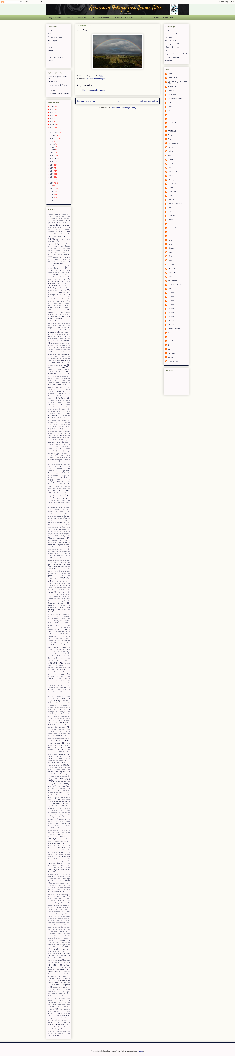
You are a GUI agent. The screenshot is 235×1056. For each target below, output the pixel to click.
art (57, 275)
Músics (67, 736)
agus (67, 236)
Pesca (58, 815)
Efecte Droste (53, 431)
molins (65, 705)
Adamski (50, 234)
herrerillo (65, 588)
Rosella (52, 901)
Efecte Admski (66, 429)
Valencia (50, 1011)
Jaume (170, 176)
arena (56, 266)
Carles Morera (172, 95)
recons (58, 874)
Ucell (66, 1007)
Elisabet (170, 115)
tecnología (50, 985)
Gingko (50, 567)
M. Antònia (171, 216)
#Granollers (55, 221)
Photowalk (63, 819)
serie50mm (65, 947)
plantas (65, 830)
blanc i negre (63, 307)
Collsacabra (65, 376)
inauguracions (52, 608)
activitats (62, 232)
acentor (58, 230)
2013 (52, 180)
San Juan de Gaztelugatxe (57, 914)
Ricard (170, 277)
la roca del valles (63, 632)
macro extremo (59, 665)
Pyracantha (56, 866)
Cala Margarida (61, 326)
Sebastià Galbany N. (174, 285)
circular (50, 370)
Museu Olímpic (52, 734)
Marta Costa (172, 236)
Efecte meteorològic (64, 431)
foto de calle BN (60, 514)
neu (58, 750)
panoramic (62, 795)
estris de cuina (53, 462)
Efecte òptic (53, 433)
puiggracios (63, 861)
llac (64, 649)
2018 (52, 165)
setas (55, 954)
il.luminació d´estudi (56, 603)
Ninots (64, 752)
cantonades (61, 343)
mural (55, 729)
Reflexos (60, 877)
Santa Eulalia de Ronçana (62, 932)
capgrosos (58, 345)
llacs (68, 649)
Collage (57, 376)
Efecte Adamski (54, 429)
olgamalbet (171, 353)
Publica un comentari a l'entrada (92, 90)
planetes (58, 830)
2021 (52, 122)
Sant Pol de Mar (58, 929)
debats (56, 409)
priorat (59, 854)
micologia (67, 687)
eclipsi (61, 427)
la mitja (57, 630)
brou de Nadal (63, 323)
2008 (52, 195)
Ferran (170, 135)
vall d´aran (60, 1011)
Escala (49, 444)
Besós (49, 301)
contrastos (52, 394)
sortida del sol (60, 962)
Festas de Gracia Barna (63, 488)
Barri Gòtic (51, 297)
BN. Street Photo (57, 312)
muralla (61, 729)
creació (68, 400)
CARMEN (171, 91)
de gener (53, 161)
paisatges (61, 786)
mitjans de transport (55, 701)
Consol (170, 107)
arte (63, 275)
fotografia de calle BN (60, 532)
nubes (61, 761)
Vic (59, 1025)
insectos (64, 614)
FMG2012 (64, 501)
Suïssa (59, 972)
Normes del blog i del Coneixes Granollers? (94, 18)
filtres (67, 491)
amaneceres (58, 251)
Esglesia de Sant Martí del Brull (176, 54)
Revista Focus (52, 90)
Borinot (68, 319)
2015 (52, 174)
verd (55, 1020)
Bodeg (68, 312)
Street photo (59, 969)
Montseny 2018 (65, 714)
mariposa (62, 674)
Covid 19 (61, 400)
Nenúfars (50, 750)
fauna (58, 477)
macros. (52, 668)
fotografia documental (56, 538)
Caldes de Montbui (63, 328)
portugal (65, 846)
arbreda (50, 264)
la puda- (53, 632)
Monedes (65, 707)
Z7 (66, 1033)
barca (49, 292)
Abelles (50, 227)
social (64, 956)
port (51, 846)
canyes (68, 343)
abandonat (51, 225)
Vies (66, 1027)
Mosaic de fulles (65, 716)
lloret (60, 656)
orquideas (51, 772)
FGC (62, 491)
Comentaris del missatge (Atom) (123, 108)
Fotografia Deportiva (62, 536)
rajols (66, 868)
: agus (56, 214)
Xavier (170, 333)
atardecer (51, 281)
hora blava (51, 594)
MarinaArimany (173, 228)
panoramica (52, 797)
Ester (170, 127)
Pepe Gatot (171, 264)
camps (62, 339)
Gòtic (68, 571)
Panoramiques (65, 797)
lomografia (51, 660)
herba (58, 588)
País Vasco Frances (62, 776)
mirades (61, 694)
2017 (52, 168)
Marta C (170, 232)
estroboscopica (66, 462)
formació (56, 510)
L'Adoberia (67, 621)
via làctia (58, 1022)
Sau (66, 936)
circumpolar (58, 370)
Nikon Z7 (58, 752)
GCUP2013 (54, 562)
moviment (66, 723)
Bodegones (54, 317)
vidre (56, 1027)
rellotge (52, 879)
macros (67, 665)
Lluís (169, 212)
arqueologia (63, 266)
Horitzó (60, 594)
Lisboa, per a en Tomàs (173, 34)
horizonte (67, 594)
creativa (52, 403)
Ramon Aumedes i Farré (63, 872)
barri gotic (63, 295)
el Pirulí (50, 438)
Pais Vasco (51, 776)
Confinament (52, 389)
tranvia (66, 1003)
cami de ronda (65, 334)
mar (63, 669)
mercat (58, 685)
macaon (67, 660)
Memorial (50, 685)
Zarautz (50, 1036)
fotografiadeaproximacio (55, 549)
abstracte (63, 227)
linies (52, 649)
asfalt (49, 279)
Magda (170, 224)
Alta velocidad (65, 246)
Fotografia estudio (53, 521)
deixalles (50, 411)
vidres (61, 1027)
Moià (58, 705)
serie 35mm (60, 940)
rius (51, 896)
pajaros (68, 791)
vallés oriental (60, 1018)
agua (59, 237)
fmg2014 (58, 503)
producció (65, 854)
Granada (63, 576)
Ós (62, 774)
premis (67, 850)
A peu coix (171, 74)
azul (59, 284)
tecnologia (63, 983)
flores (56, 498)
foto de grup (52, 518)
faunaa (64, 482)
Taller (60, 978)
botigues (50, 323)
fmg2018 (65, 503)
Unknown (171, 293)
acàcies (50, 230)
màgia (57, 668)
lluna (57, 658)
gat (61, 560)
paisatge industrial (61, 782)
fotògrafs (64, 551)
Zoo (55, 1036)
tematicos (55, 987)
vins (49, 1029)
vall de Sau (64, 1014)
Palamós (52, 793)
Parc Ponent (66, 806)
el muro (65, 436)
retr (62, 881)
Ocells (62, 763)
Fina (169, 139)
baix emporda (65, 286)
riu (49, 892)
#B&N (49, 216)
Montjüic (62, 712)
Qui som (69, 18)
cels (64, 365)
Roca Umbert (60, 896)
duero (61, 425)
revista (53, 883)
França (59, 554)
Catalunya (64, 363)
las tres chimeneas (61, 641)
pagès (66, 774)
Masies (66, 679)
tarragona (64, 981)
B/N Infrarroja (170, 37)
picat (49, 821)
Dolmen (60, 422)
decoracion (64, 409)
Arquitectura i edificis (55, 37)
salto (68, 912)
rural (65, 903)
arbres (56, 264)
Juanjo (170, 208)
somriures (51, 960)
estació (61, 455)
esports (51, 455)
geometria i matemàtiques (57, 564)
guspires (65, 581)
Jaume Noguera (173, 172)
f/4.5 (60, 473)
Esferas (57, 447)
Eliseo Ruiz (171, 119)
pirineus (63, 824)
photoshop (53, 819)
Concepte (64, 381)
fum (58, 558)
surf (66, 974)
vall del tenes (52, 1016)
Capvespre (50, 350)
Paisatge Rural (53, 784)
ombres (53, 767)
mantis (56, 670)
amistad (52, 253)
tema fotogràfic (63, 985)
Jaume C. (171, 168)
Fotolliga (50, 554)
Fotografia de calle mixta (54, 534)
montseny (52, 713)
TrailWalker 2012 (54, 1003)
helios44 (64, 586)
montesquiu (51, 712)
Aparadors (58, 259)
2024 (52, 112)
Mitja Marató (61, 698)
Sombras (64, 958)
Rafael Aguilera (173, 269)
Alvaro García (172, 78)
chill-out (50, 367)
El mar (56, 436)
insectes (51, 612)
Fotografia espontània (54, 540)
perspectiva (51, 815)
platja (56, 832)
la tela (63, 634)
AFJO (49, 34)
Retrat (50, 54)
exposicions (52, 470)
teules (49, 992)
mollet (50, 707)
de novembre (54, 133)
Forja (51, 510)
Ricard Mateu (172, 273)
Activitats (51, 30)
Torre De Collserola (55, 996)
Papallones (57, 802)
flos (58, 501)
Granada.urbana (52, 578)
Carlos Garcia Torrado (175, 99)
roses (60, 901)
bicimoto (50, 303)
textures (56, 992)
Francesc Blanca (173, 143)
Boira (63, 317)
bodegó (52, 314)
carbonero (65, 350)
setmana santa (64, 954)
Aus (58, 281)
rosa (68, 899)
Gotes (62, 571)
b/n (63, 284)
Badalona (54, 286)
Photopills (67, 817)
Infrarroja (51, 610)
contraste (67, 392)
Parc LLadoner (57, 806)
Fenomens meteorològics (95, 79)
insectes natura (65, 612)
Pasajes (50, 810)
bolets (58, 318)
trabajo (50, 1000)
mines (49, 692)
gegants (63, 562)
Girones (60, 569)
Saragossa (50, 936)
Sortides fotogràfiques (55, 57)
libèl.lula (67, 645)
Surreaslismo (52, 976)
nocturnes (51, 756)
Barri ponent (63, 297)
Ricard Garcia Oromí (62, 883)
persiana (64, 813)
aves (68, 281)
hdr (57, 586)
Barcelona (57, 292)
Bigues (61, 303)
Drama (49, 425)
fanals (56, 475)
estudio (54, 466)
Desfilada (60, 418)
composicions (52, 381)
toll (64, 994)
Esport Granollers (62, 453)
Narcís (170, 260)
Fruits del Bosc (61, 556)
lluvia (65, 658)
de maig (52, 150)
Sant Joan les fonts (59, 918)
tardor (53, 980)
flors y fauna (51, 501)
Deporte (64, 416)
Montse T (171, 252)
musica (50, 736)
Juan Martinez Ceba (175, 204)
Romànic (61, 899)
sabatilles (50, 907)
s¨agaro (56, 905)
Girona (50, 569)
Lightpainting (65, 647)
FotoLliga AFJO (52, 82)
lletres (67, 653)
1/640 (61, 221)
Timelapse (54, 994)
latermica (51, 643)
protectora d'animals (53, 857)
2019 (52, 127)
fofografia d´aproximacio (55, 507)
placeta (52, 830)
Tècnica (50, 61)
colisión (50, 376)
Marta (170, 240)
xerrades (59, 1031)
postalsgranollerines (54, 850)
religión (67, 877)
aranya (63, 262)
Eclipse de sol (52, 427)
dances (50, 409)
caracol (58, 350)
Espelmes (58, 451)
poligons (50, 841)
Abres (55, 227)
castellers (57, 361)
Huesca (53, 601)
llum (66, 656)
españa (50, 451)
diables (54, 420)
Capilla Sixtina (53, 348)
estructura (52, 464)
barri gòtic (53, 295)
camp (68, 337)
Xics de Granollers (53, 1033)
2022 (52, 118)
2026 (52, 107)
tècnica (50, 983)
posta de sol (61, 848)
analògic (59, 253)
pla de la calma (63, 826)
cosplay (50, 398)
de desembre (54, 130)
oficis (57, 765)
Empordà (57, 440)
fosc (62, 512)
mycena (52, 738)
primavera (62, 852)
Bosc (51, 321)
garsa (56, 560)
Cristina (170, 111)
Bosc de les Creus (62, 321)
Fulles (50, 558)
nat (49, 741)
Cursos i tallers (53, 44)
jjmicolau (171, 345)
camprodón (53, 339)
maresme (59, 672)
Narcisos (65, 738)
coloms (50, 378)
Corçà (59, 394)
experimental (64, 466)
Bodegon (67, 315)
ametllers (67, 251)
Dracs (66, 422)
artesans (65, 277)
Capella (51, 345)
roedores (55, 899)
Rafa (62, 865)
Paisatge (65, 779)
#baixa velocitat (61, 216)
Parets (60, 808)
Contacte (143, 18)
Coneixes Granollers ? (56, 387)
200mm (50, 223)
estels (50, 460)
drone (55, 425)
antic (64, 257)
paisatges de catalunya (57, 788)
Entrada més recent (86, 101)
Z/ (62, 1033)
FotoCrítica (63, 518)
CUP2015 (66, 405)
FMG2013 (50, 503)
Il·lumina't (51, 605)
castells (53, 363)
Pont (68, 841)
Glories (50, 571)
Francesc (171, 147)
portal (58, 846)
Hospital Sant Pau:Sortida (63, 599)
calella (55, 330)
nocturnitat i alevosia (55, 759)
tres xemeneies (63, 1005)
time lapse (66, 992)
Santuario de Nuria (55, 934)
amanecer (50, 251)
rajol (62, 868)
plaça (49, 828)
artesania (57, 277)
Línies (58, 649)
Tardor (167, 30)
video (51, 1027)
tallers (67, 978)
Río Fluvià (50, 890)
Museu (52, 732)
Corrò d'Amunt (64, 396)
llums (50, 658)
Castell (50, 361)
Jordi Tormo (172, 184)
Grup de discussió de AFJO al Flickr (57, 86)
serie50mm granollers (61, 949)
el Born (50, 436)
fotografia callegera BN (59, 525)
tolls (68, 994)
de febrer (53, 159)
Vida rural (67, 1025)
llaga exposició (57, 652)
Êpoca (66, 442)
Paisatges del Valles (54, 791)
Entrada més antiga (149, 101)
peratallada (54, 813)
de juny (52, 147)
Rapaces (52, 874)
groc (57, 581)
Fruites (50, 556)
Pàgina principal (55, 18)
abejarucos (62, 225)
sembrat (58, 938)
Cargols (50, 354)
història (50, 592)
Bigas (55, 303)
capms (65, 348)
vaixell (66, 1009)
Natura (50, 51)
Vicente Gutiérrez (174, 329)
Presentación (54, 852)
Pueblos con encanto (62, 859)
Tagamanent (52, 978)
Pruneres (50, 859)
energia (66, 440)
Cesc (169, 103)
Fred (65, 554)
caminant (52, 337)
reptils (52, 881)
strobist (50, 972)
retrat (67, 881)
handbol (50, 586)
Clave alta (63, 374)
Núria (170, 256)
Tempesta (64, 987)
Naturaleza (54, 748)
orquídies (50, 774)
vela (51, 1020)
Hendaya (50, 588)
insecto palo (54, 614)
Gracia (51, 573)
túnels (49, 1007)
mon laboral (57, 707)
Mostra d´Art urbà (62, 718)
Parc (66, 802)
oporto (49, 770)
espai (66, 449)
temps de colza (53, 989)
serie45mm (52, 947)
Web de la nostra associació (162, 18)
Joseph (170, 196)
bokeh (50, 319)
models (52, 703)
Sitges (53, 956)
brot (56, 323)
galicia (65, 558)
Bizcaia (60, 306)
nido (66, 750)
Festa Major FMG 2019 (62, 486)
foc (56, 505)
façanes (50, 475)
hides (49, 590)
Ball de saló (53, 290)
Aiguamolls (60, 244)
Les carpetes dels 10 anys (173, 44)
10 (66, 221)
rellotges (58, 879)
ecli (67, 425)
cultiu (66, 403)
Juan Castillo (172, 200)
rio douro (58, 888)
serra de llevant (56, 951)
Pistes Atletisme (52, 826)
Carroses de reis (54, 359)
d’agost (52, 141)
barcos (68, 292)
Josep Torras (172, 192)
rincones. (61, 885)
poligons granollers (59, 841)
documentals (52, 422)
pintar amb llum (63, 821)
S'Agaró (50, 905)
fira (60, 493)
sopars (59, 960)
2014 (52, 177)
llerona (59, 654)
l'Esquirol (52, 623)
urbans (60, 1009)
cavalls (58, 365)
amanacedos (64, 248)
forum (51, 512)
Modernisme (62, 703)
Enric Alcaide (172, 123)
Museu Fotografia (62, 732)
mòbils (68, 701)
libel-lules (56, 645)
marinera (53, 674)
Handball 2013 (52, 583)
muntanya (61, 727)
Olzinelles (66, 765)
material (58, 681)
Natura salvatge (54, 743)
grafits (50, 575)
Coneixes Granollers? (172, 41)
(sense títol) (169, 61)
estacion (57, 458)
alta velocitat (55, 248)
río (66, 885)
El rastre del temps (172, 47)
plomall (52, 835)
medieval (56, 683)
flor (57, 496)
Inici (118, 101)
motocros (51, 720)
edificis (68, 427)
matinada (65, 681)
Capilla (65, 345)
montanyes (51, 710)
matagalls (50, 681)
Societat (50, 958)
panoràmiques (56, 799)
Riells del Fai (52, 885)
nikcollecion (51, 752)
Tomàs (170, 289)
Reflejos (65, 874)
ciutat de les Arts (55, 372)
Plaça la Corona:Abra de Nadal (61, 828)
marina (67, 672)
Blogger (140, 1051)
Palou (60, 793)
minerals (65, 690)
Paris (66, 808)
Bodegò (60, 315)
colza (65, 378)
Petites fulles (169, 51)
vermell (62, 1020)
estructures (60, 464)
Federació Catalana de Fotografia (58, 94)
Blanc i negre (52, 41)
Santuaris (65, 934)
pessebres (65, 815)
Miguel (53, 690)
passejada (56, 810)
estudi (67, 464)
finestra (54, 493)
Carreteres (67, 356)
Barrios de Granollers (62, 299)
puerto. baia (51, 861)
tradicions (61, 1000)
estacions (64, 458)
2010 (52, 189)
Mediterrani (64, 683)
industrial (62, 608)
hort (51, 597)
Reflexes (51, 876)
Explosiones (60, 469)
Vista (65, 1029)
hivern (59, 592)
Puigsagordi (51, 863)
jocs (60, 621)
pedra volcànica (65, 810)
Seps (49, 940)
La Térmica (60, 636)
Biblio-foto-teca (60, 301)
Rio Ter (66, 890)
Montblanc (62, 709)
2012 (52, 183)
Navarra (63, 747)
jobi (169, 349)
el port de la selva (60, 438)
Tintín (60, 994)
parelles (52, 808)
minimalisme (65, 692)
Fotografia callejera (53, 527)
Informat (171, 155)
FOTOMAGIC (172, 131)
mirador (67, 694)
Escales (65, 444)
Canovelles (66, 341)
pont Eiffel (67, 843)
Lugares (59, 660)
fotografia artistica (63, 523)
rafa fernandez (173, 361)
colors (57, 378)
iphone (64, 619)
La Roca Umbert (53, 634)
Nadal (58, 738)
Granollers (64, 578)
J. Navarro (171, 160)
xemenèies (51, 1031)
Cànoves (53, 343)
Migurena (171, 248)
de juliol (52, 144)
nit (69, 752)
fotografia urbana (58, 547)
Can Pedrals (58, 341)
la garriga (55, 627)
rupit (58, 903)
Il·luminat (63, 605)
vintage (57, 1029)
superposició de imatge (56, 974)
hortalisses (58, 597)
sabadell (65, 905)
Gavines (67, 560)
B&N (68, 284)
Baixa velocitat (66, 288)
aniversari (56, 257)
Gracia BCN (58, 573)
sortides (52, 965)
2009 (52, 192)
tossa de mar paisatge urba (60, 998)
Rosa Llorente (172, 281)
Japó (54, 621)
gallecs (50, 560)
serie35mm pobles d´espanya (57, 943)
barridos (50, 299)
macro (53, 663)
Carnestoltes (59, 354)
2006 (52, 201)
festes (52, 490)
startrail (62, 967)
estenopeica (58, 460)
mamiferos (64, 668)
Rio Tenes (58, 890)
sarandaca (59, 936)
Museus (63, 734)
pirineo (50, 824)
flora (67, 495)
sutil (64, 976)
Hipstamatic (64, 590)
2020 (52, 124)
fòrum (57, 512)
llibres (54, 656)
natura (57, 740)
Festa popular (51, 488)
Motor (61, 721)
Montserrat (53, 716)
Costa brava (60, 398)
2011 (51, 186)
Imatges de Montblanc (172, 57)
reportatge (66, 879)
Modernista (51, 705)
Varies (68, 1018)
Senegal (65, 938)
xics (66, 1031)
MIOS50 (170, 220)
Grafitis (66, 573)
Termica (64, 989)
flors (63, 498)
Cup (49, 405)
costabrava (51, 400)
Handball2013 (63, 583)
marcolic (50, 672)
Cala (53, 326)
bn (65, 310)
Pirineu (56, 824)
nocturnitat (62, 756)
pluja (58, 835)
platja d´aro (66, 832)
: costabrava (64, 214)
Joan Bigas (171, 180)
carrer (67, 354)
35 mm (61, 223)
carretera (59, 356)
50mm (66, 223)
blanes (55, 310)
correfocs (53, 396)
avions (53, 284)
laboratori (59, 638)
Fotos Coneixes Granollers (125, 18)
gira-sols (64, 567)
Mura (49, 729)
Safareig (58, 907)
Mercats (58, 688)
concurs (64, 383)
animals (66, 255)
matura (50, 683)
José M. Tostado (173, 188)
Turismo (55, 1007)
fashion (51, 477)
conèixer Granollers (56, 385)
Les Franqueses (61, 643)
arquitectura (53, 268)
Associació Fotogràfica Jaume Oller (57, 78)
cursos (50, 407)
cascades (64, 359)
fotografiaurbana (53, 551)
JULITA (170, 164)
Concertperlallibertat (53, 383)
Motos (56, 723)
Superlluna (67, 972)
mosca (52, 718)
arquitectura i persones (54, 273)
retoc (58, 881)
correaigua (67, 394)
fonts (68, 507)
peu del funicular (58, 817)
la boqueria (61, 623)
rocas (49, 899)
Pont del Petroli (55, 843)
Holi (66, 592)
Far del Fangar (66, 475)
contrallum (57, 391)
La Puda (67, 630)
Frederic (170, 151)
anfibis (58, 255)
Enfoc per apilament (55, 442)
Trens (54, 1005)
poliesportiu (64, 839)
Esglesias (58, 449)
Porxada (50, 848)
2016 (52, 171)
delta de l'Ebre (60, 411)
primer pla (51, 854)
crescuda (59, 403)
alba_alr (170, 341)
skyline (59, 956)
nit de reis (53, 754)
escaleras (57, 444)
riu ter (67, 892)
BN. (49, 312)
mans (50, 670)
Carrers (53, 356)
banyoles (63, 290)
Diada (64, 420)
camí (58, 334)
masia (59, 679)
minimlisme (53, 694)
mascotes (51, 679)
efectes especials (63, 433)
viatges (51, 1024)
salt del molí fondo (58, 912)
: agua (50, 214)
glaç (66, 569)
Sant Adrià (57, 916)
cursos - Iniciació (62, 407)
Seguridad (50, 938)
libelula (54, 647)
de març (53, 156)
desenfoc (51, 418)
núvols (67, 761)
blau (60, 310)
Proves (63, 857)
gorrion (57, 571)
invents (58, 619)
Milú (59, 690)
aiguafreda (51, 244)
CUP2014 (57, 405)
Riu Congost (57, 892)
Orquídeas (62, 772)
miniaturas (56, 692)
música (58, 736)
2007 (52, 198)
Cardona (63, 352)
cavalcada (50, 365)
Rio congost (51, 888)
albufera (56, 246)
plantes (50, 832)
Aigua (62, 241)
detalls (67, 418)
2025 (52, 110)
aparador (50, 259)
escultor (50, 447)
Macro (50, 47)
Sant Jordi (60, 925)
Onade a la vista (63, 767)
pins (54, 821)
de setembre (54, 139)
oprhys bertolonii (61, 770)
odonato (50, 765)
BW (49, 326)
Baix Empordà (54, 288)
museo (68, 729)
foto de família (61, 516)
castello (67, 361)
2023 (52, 116)
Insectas (64, 610)
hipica (55, 590)
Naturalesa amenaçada (62, 745)
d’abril (52, 153)
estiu (66, 460)
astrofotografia (60, 279)
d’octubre (53, 136)
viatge (66, 1022)
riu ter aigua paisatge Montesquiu (60, 894)
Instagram (51, 616)
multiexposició (56, 725)
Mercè (170, 244)
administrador (62, 234)
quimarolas (171, 357)
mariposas (51, 676)
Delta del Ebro (60, 414)
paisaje (50, 779)
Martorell (63, 676)
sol (57, 958)
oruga (57, 774)
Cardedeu (51, 352)
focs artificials (64, 505)
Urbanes (51, 64)
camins (59, 336)
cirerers (67, 370)
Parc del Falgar (54, 803)
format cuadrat (66, 510)
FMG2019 (50, 505)
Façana (65, 473)
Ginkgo (56, 567)
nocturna (61, 754)
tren (49, 1005)
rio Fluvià (65, 888)
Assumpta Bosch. (173, 87)
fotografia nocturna (63, 545)
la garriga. (63, 627)
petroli (49, 817)
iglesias (64, 601)
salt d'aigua (59, 910)
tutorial (62, 1007)
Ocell (53, 763)
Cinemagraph (59, 367)
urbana (51, 1009)
